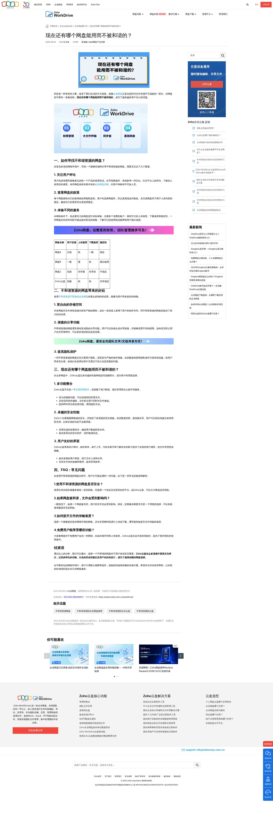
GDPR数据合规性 (87, 719)
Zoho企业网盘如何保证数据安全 (94, 727)
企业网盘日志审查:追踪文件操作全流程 (69, 667)
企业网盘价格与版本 (215, 710)
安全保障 (128, 776)
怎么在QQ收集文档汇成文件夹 (204, 243)
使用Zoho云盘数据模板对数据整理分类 (97, 736)
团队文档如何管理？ (206, 128)
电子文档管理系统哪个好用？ (219, 719)
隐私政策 (177, 776)
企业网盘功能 (102, 184)
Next (181, 656)
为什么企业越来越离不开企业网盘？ (211, 151)
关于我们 (108, 776)
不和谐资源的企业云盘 (119, 611)
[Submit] (197, 765)
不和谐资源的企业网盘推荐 (89, 611)
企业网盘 (117, 93)
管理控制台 (84, 702)
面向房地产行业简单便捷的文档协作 (160, 731)
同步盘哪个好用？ (214, 714)
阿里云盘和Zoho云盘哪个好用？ (205, 313)
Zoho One (95, 4)
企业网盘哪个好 (81, 26)
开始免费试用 (35, 730)
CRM (48, 4)
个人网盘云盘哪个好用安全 (218, 702)
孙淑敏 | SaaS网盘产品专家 (93, 42)
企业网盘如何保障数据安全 (209, 210)
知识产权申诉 (140, 776)
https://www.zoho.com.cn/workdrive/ (116, 597)
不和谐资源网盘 (62, 611)
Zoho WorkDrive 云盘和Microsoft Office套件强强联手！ (211, 171)
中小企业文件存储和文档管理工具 (159, 706)
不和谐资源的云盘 (145, 611)
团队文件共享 (85, 706)
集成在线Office (86, 714)
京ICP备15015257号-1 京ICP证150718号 (163, 785)
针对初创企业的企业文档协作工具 (211, 161)
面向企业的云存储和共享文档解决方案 (210, 181)
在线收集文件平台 (214, 723)
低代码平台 (82, 4)
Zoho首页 (97, 776)
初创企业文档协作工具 (154, 702)
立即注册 (266, 5)
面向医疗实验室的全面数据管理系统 (160, 719)
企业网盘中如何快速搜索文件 (210, 142)
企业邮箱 (58, 4)
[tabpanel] (69, 656)
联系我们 (223, 14)
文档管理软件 (82, 389)
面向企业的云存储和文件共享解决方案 (161, 710)
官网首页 (53, 26)
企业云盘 (199, 121)
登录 (256, 5)
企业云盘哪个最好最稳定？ (209, 135)
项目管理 (38, 4)
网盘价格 (154, 14)
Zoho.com (15, 5)
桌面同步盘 (84, 710)
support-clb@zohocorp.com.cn (205, 750)
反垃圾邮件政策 (154, 776)
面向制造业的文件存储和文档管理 (159, 723)
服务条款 (167, 776)
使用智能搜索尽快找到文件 (92, 723)
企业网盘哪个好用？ (215, 706)
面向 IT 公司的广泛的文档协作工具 (159, 714)
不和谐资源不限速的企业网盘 (73, 296)
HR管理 (69, 4)
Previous (47, 656)
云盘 (32, 705)
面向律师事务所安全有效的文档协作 (160, 727)
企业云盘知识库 (66, 26)
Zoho (191, 121)
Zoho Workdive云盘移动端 (92, 731)
